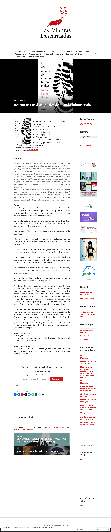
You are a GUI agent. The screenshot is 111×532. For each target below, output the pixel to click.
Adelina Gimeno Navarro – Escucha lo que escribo (88, 314)
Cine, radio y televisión (54, 54)
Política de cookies (49, 527)
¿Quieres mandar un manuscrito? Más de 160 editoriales (88, 389)
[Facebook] (81, 124)
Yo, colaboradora (54, 51)
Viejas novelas (20, 54)
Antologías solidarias (37, 51)
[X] (84, 124)
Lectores (69, 54)
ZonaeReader (85, 339)
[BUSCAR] (96, 54)
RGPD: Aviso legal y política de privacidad (55, 525)
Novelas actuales (82, 51)
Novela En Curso (86, 336)
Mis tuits (83, 460)
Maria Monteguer (87, 298)
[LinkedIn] (88, 124)
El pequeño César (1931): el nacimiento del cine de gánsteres (88, 407)
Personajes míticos (36, 54)
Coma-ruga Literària (36, 56)
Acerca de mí (20, 56)
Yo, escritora (20, 51)
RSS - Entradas (85, 145)
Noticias (78, 54)
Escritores (68, 51)
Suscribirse (56, 379)
